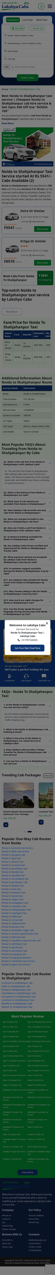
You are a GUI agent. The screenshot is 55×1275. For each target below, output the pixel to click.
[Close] (47, 623)
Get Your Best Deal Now (27, 648)
